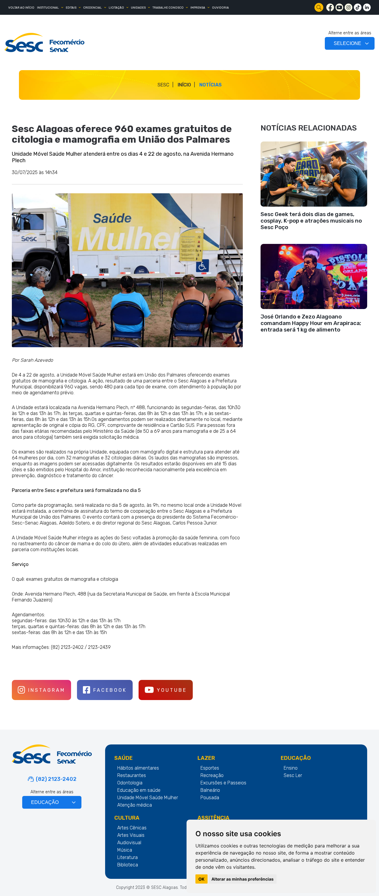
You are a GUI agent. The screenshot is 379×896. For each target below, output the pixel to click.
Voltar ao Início (21, 7)
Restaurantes (131, 775)
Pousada (209, 797)
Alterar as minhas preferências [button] (242, 878)
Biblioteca (127, 865)
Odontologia (129, 783)
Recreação (212, 775)
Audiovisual (129, 842)
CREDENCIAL (92, 7)
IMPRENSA (197, 7)
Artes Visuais (130, 835)
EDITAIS (71, 7)
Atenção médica (134, 805)
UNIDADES (138, 7)
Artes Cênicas (132, 828)
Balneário (210, 790)
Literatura (127, 857)
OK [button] (201, 878)
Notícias (210, 85)
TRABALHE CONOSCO (168, 7)
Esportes (209, 768)
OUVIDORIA (220, 7)
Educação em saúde (138, 790)
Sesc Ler (293, 775)
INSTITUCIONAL (48, 7)
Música (124, 850)
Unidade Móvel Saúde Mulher (147, 797)
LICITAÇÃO (116, 7)
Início (184, 85)
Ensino (291, 768)
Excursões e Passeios (223, 783)
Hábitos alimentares (138, 768)
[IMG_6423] (127, 270)
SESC (163, 85)
